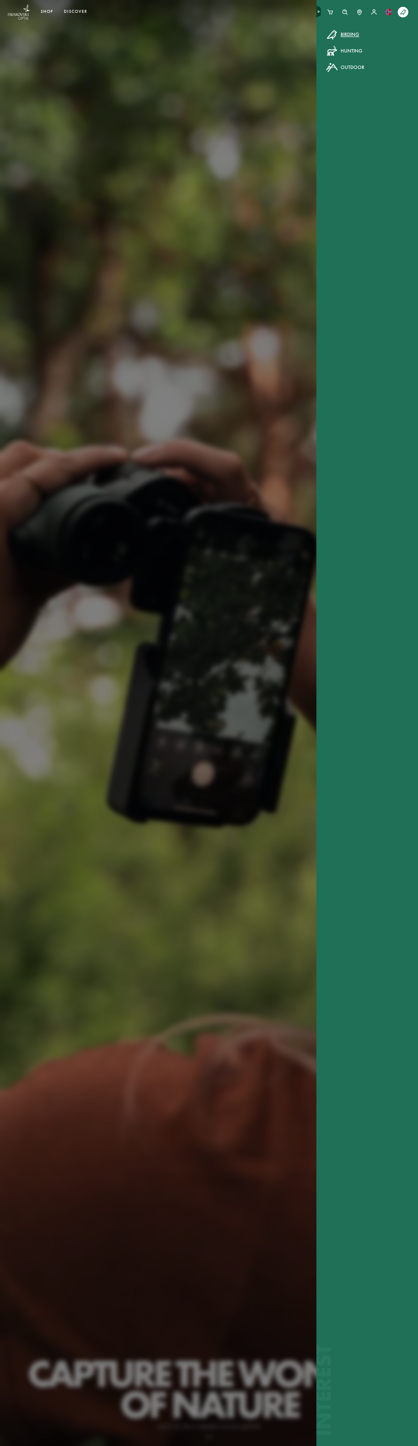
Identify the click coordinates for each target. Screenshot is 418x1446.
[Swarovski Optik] (19, 12)
